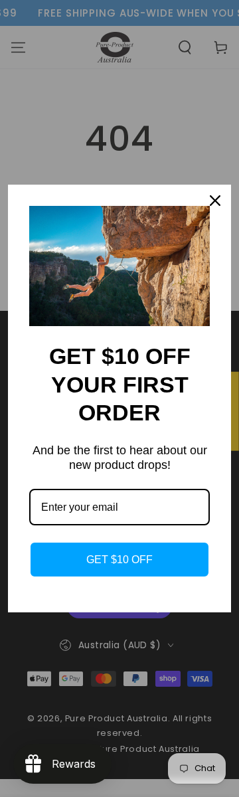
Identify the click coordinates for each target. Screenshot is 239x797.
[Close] (215, 201)
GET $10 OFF (119, 559)
